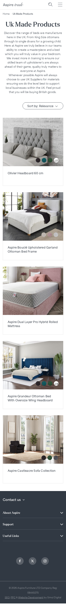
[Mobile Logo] (13, 4)
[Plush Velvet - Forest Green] (50, 160)
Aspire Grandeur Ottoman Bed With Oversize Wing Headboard (30, 398)
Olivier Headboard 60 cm (25, 173)
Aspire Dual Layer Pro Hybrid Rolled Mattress (33, 323)
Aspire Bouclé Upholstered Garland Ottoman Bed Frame (33, 249)
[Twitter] (33, 561)
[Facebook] (20, 561)
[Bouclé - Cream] (43, 234)
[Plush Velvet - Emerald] (44, 160)
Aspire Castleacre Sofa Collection (32, 470)
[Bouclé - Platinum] (56, 234)
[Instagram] (45, 561)
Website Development (30, 597)
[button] (50, 4)
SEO (7, 597)
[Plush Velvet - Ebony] (38, 160)
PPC (13, 597)
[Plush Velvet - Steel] (56, 457)
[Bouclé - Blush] (49, 234)
